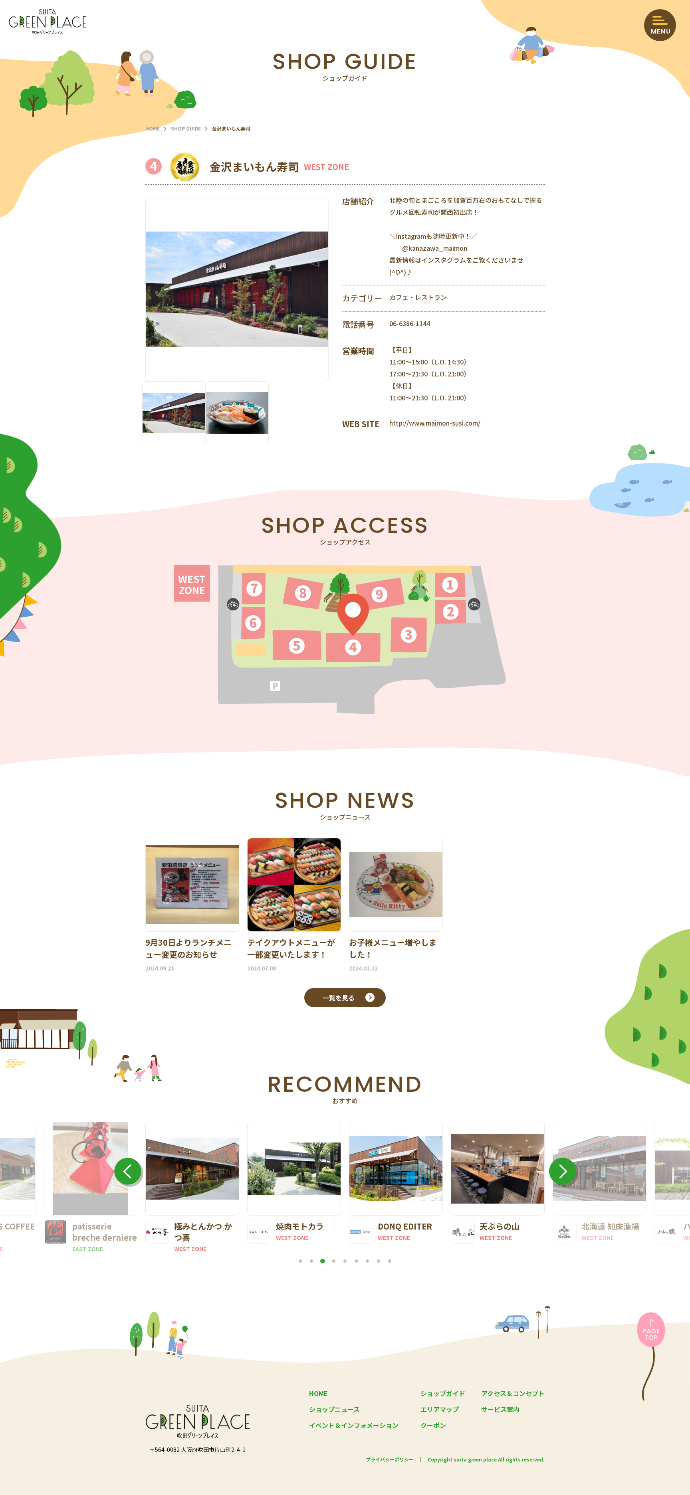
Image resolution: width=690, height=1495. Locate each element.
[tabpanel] (192, 1187)
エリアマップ (439, 1409)
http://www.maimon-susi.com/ (434, 423)
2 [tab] (311, 1261)
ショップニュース (334, 1409)
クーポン (433, 1425)
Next (562, 1171)
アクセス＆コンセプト (513, 1393)
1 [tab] (300, 1261)
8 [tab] (378, 1261)
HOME (152, 128)
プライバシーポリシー (390, 1459)
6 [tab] (356, 1261)
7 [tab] (367, 1261)
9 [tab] (389, 1261)
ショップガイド (442, 1393)
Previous (127, 1171)
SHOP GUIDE (186, 128)
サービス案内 (500, 1409)
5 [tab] (345, 1261)
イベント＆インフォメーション (354, 1425)
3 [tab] (322, 1261)
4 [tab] (333, 1261)
